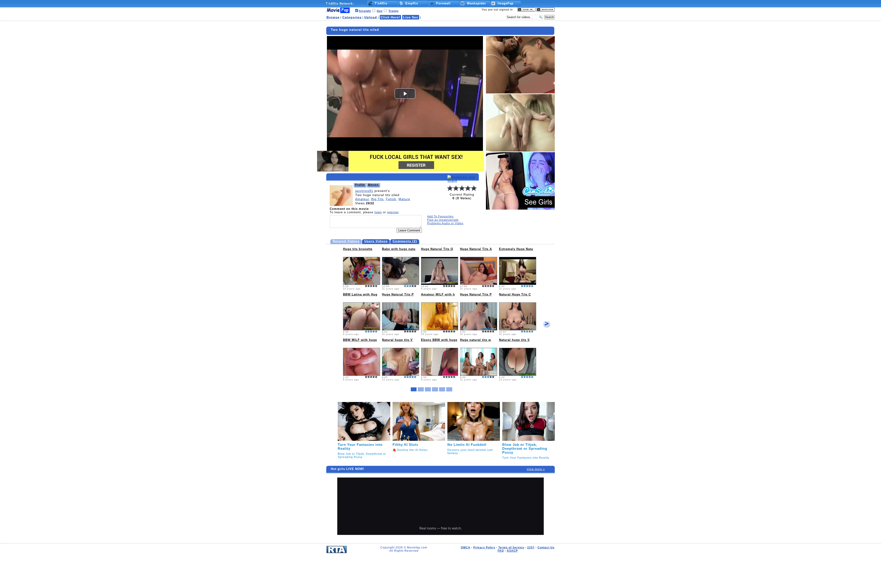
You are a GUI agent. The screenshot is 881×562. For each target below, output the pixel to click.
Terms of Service (511, 547)
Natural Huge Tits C (515, 294)
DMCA (465, 547)
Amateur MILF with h (438, 294)
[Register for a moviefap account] (545, 10)
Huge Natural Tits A (476, 249)
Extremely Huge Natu (516, 249)
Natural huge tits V (397, 340)
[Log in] (526, 10)
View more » (536, 469)
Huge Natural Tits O (437, 249)
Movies (373, 184)
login (378, 212)
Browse (333, 17)
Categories (352, 17)
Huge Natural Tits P (398, 294)
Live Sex (410, 17)
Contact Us (546, 547)
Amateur (362, 199)
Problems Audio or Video (445, 223)
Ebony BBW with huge (439, 340)
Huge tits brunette (357, 249)
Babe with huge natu (398, 249)
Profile (360, 184)
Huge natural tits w (475, 340)
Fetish (391, 199)
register (393, 212)
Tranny (393, 11)
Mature (404, 199)
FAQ (501, 550)
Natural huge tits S (514, 340)
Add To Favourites (440, 216)
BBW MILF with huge (360, 340)
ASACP (512, 550)
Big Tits (377, 199)
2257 (531, 547)
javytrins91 (364, 191)
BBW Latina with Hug (360, 294)
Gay (380, 11)
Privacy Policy (484, 547)
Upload (370, 17)
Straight (365, 11)
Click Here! (390, 17)
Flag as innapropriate (443, 220)
